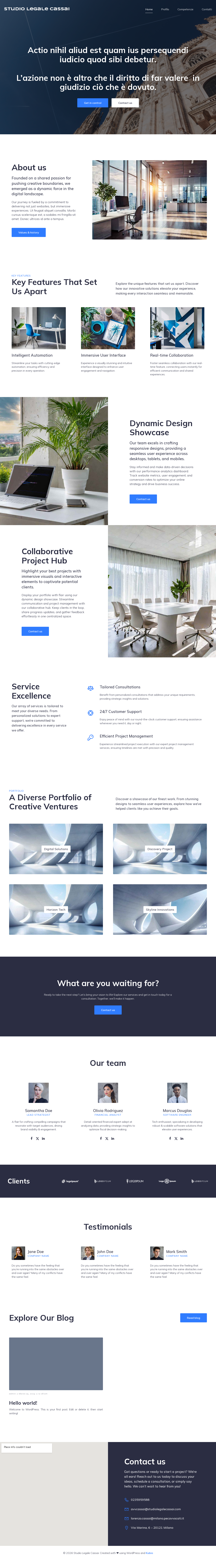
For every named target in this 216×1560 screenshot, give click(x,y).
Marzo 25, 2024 (27, 1394)
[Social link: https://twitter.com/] (39, 1138)
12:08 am (43, 1394)
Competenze (185, 9)
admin (12, 1394)
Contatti (207, 9)
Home (149, 9)
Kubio (149, 1553)
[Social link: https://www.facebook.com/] (33, 1138)
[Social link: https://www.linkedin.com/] (45, 1138)
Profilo (165, 9)
